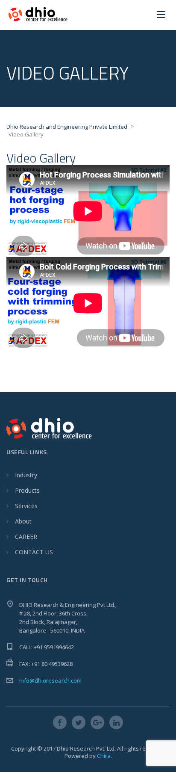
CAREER (26, 536)
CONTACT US (34, 552)
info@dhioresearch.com (50, 680)
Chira (104, 756)
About (23, 521)
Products (27, 490)
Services (26, 506)
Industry (26, 475)
